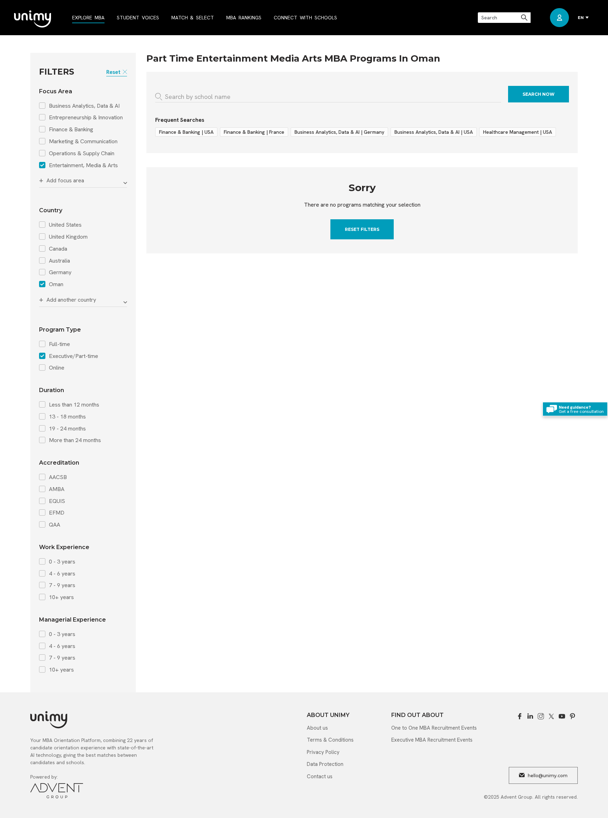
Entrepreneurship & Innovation (86, 117)
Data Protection (325, 764)
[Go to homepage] (32, 19)
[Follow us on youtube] (562, 716)
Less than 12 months (74, 404)
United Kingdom (68, 236)
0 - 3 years (62, 561)
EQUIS (57, 501)
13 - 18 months (67, 416)
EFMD (56, 512)
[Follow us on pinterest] (572, 716)
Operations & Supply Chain (81, 153)
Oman (56, 284)
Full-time (59, 344)
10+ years (61, 597)
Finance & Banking (71, 129)
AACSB (58, 477)
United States (65, 224)
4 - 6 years (62, 573)
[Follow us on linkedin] (530, 716)
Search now (538, 94)
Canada (58, 248)
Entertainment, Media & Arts (83, 165)
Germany (60, 272)
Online (56, 367)
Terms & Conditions (330, 739)
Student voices (138, 17)
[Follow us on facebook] (519, 716)
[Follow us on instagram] (541, 716)
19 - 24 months (67, 428)
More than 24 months (75, 440)
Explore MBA (88, 17)
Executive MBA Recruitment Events (432, 739)
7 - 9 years (62, 585)
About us (317, 727)
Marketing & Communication (83, 141)
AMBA (56, 489)
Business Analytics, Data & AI (84, 105)
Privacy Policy (323, 752)
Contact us (319, 776)
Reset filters (362, 229)
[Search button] (525, 17)
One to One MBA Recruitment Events (434, 727)
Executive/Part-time (73, 356)
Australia (59, 260)
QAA (54, 524)
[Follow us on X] (551, 716)
